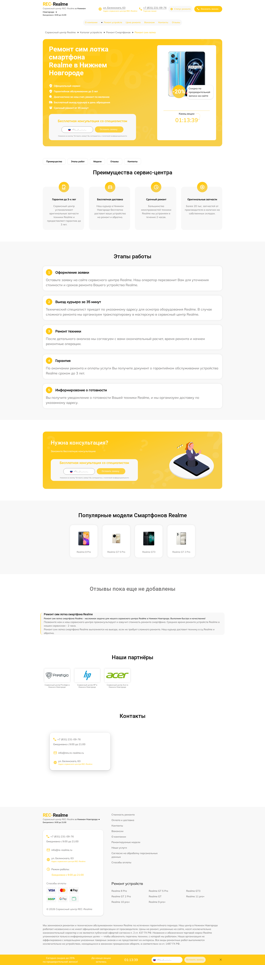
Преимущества (54, 161)
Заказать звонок (210, 9)
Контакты (163, 22)
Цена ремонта (133, 22)
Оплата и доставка (122, 820)
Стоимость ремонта (123, 814)
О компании (91, 22)
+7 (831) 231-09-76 (155, 7)
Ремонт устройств (113, 22)
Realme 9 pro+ (157, 901)
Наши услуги (119, 847)
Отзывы (176, 22)
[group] (57, 678)
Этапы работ (77, 161)
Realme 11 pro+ (195, 896)
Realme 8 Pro (119, 890)
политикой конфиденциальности (114, 136)
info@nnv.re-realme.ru (71, 752)
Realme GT (155, 896)
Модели (97, 161)
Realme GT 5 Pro (158, 890)
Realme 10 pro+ (120, 901)
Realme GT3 (193, 890)
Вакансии (149, 22)
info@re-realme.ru (61, 849)
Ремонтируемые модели (125, 842)
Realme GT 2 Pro (121, 896)
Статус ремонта (182, 9)
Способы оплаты (121, 862)
